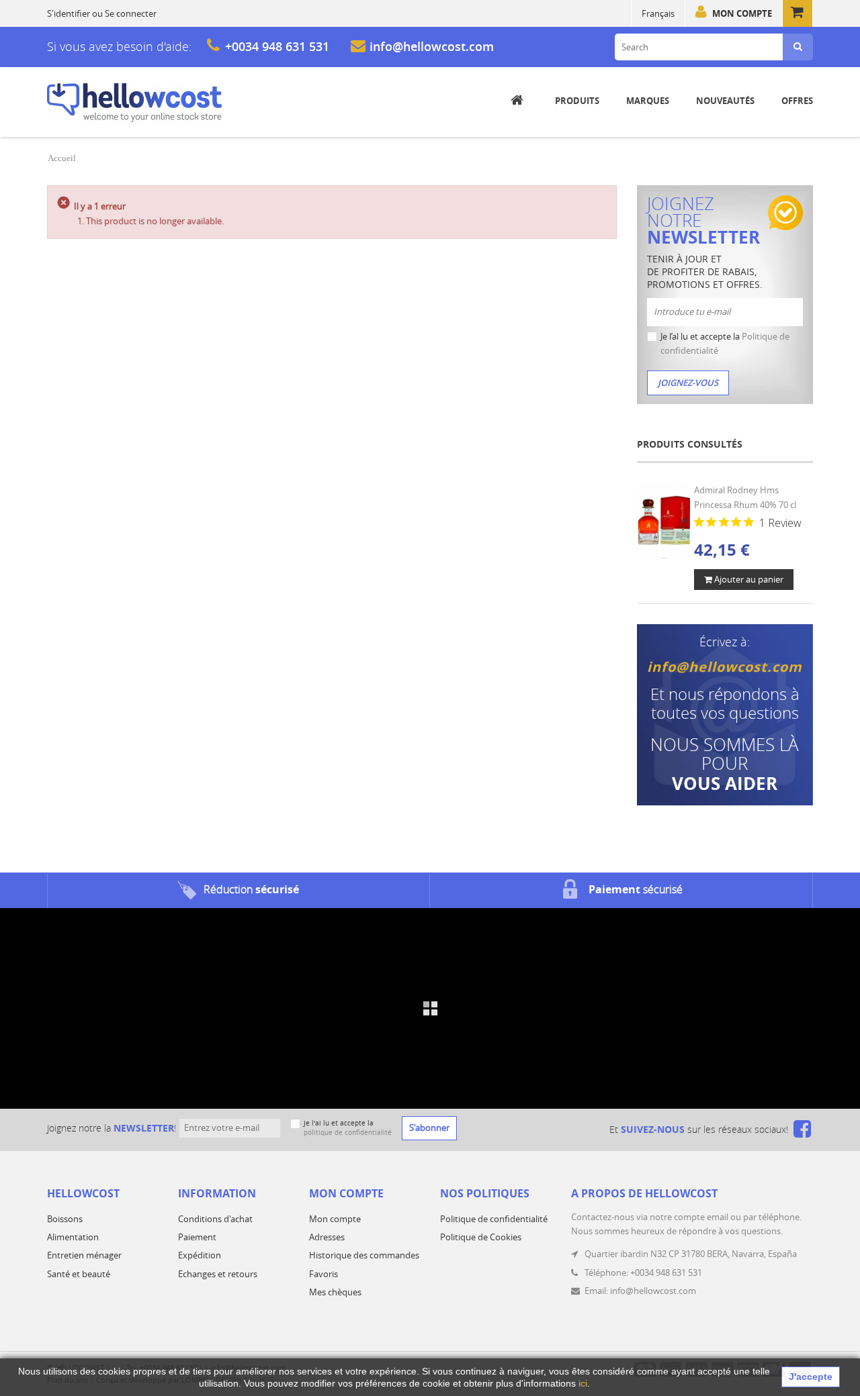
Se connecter (131, 13)
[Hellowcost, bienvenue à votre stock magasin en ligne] (134, 102)
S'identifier (68, 13)
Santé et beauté (78, 1274)
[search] (798, 47)
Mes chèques (335, 1292)
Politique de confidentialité (494, 1219)
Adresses (327, 1237)
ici (582, 1383)
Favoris (323, 1274)
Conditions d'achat (215, 1219)
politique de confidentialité (348, 1132)
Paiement (197, 1237)
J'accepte (810, 1376)
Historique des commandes (364, 1255)
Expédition (199, 1255)
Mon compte (742, 13)
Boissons (65, 1219)
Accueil (62, 158)
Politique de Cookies (480, 1237)
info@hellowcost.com (432, 46)
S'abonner (429, 1127)
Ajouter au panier (747, 579)
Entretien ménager (84, 1255)
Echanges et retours (217, 1274)
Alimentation (73, 1237)
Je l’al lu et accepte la (724, 343)
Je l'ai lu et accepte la (348, 1128)
